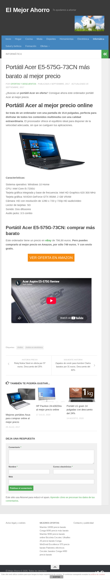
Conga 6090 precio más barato (54, 530)
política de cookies (98, 574)
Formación (30, 46)
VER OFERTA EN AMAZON (51, 258)
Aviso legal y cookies (15, 523)
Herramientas (66, 39)
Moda (39, 39)
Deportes (51, 39)
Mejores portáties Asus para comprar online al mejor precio (18, 418)
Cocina (29, 39)
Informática (98, 39)
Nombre (13, 467)
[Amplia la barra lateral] (105, 54)
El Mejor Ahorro (28, 10)
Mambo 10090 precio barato (53, 527)
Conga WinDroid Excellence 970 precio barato (54, 544)
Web (11, 477)
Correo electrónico (63, 467)
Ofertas (44, 46)
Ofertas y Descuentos (23, 84)
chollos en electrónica (34, 347)
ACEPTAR (56, 577)
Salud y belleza (13, 46)
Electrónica (83, 39)
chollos (20, 347)
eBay (48, 240)
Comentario (15, 447)
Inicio (8, 39)
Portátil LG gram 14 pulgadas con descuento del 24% (80, 410)
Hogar (18, 39)
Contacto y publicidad (83, 523)
